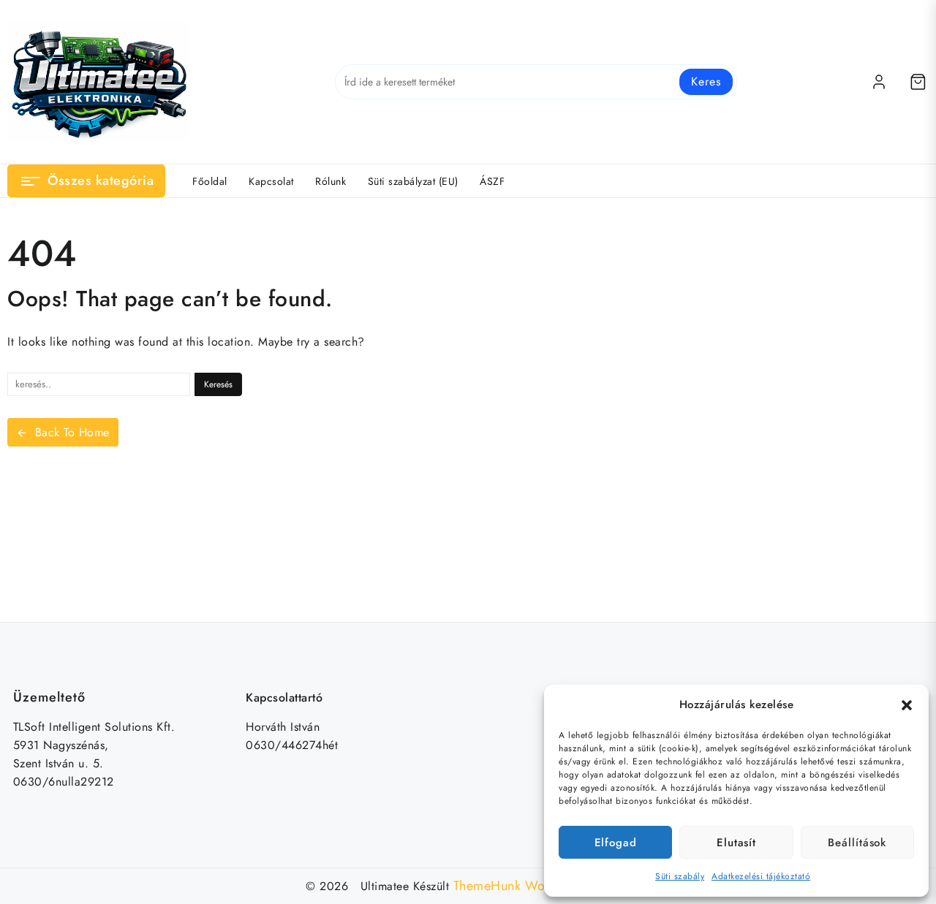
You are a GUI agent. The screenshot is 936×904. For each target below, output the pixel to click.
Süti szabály (679, 876)
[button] (906, 705)
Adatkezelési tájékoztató (761, 876)
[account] (879, 82)
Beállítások (857, 843)
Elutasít (736, 843)
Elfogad (616, 843)
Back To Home (72, 432)
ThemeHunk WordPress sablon (541, 885)
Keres (706, 81)
